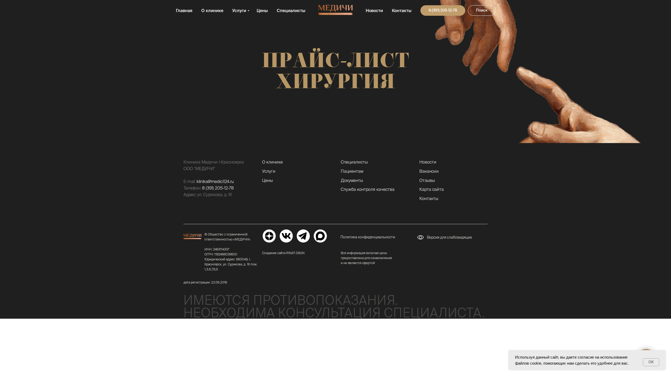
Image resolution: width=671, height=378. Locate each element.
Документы (352, 180)
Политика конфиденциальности (367, 237)
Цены (262, 10)
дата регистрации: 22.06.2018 (205, 282)
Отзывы (427, 180)
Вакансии (429, 171)
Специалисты (291, 10)
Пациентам (352, 171)
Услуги (239, 10)
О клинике (212, 10)
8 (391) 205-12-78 (218, 188)
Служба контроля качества (367, 189)
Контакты (402, 10)
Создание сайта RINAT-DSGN (283, 253)
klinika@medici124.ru (215, 181)
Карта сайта (431, 189)
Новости (374, 10)
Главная (184, 10)
